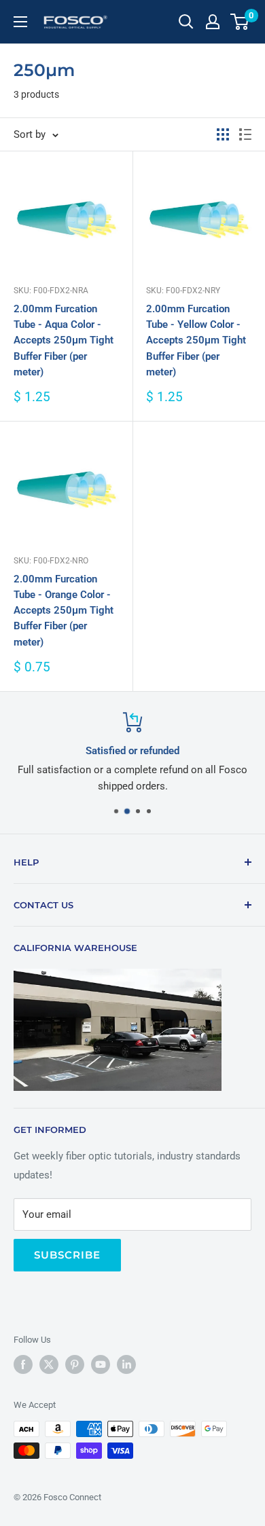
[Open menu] (20, 21)
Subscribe (67, 1254)
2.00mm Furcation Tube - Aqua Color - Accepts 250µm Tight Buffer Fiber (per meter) (63, 340)
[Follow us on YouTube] (100, 1364)
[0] (240, 22)
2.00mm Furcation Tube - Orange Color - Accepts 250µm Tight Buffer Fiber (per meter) (63, 610)
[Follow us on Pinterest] (74, 1364)
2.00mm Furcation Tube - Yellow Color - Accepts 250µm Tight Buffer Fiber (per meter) (196, 340)
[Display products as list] (245, 134)
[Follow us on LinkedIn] (126, 1364)
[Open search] (186, 21)
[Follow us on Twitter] (48, 1364)
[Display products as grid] (223, 134)
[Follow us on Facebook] (23, 1364)
